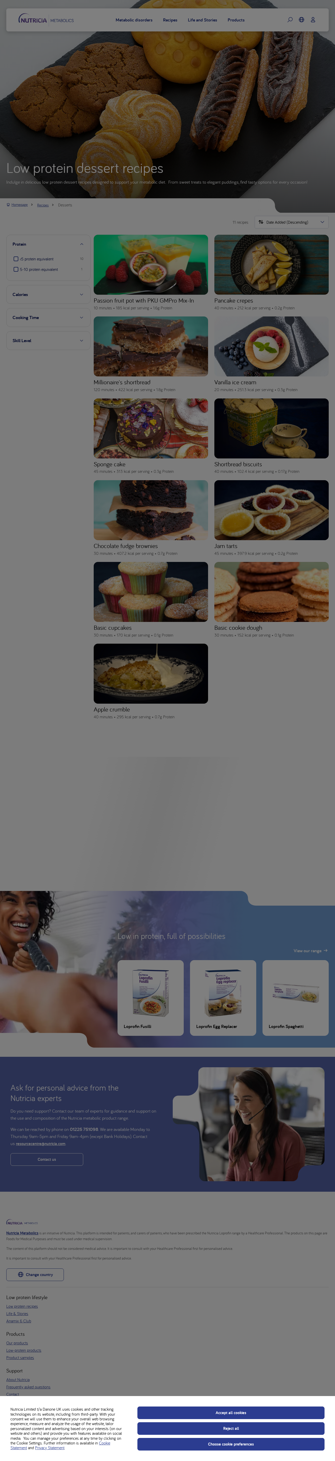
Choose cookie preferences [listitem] (231, 1444)
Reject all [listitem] (231, 1428)
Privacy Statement (49, 1447)
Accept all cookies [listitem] (231, 1412)
